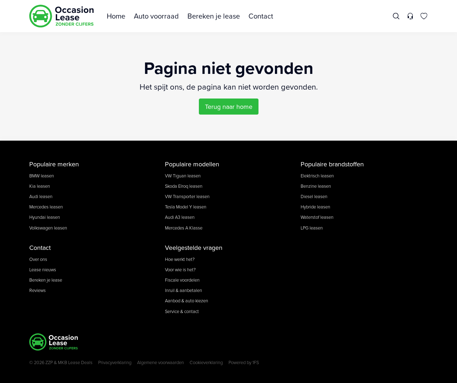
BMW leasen (41, 175)
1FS (255, 362)
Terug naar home (228, 106)
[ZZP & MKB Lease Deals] (61, 16)
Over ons (38, 259)
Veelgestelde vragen (193, 247)
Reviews (37, 290)
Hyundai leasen (44, 217)
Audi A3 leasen (180, 217)
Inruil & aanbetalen (183, 290)
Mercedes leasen (46, 206)
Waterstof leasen (317, 217)
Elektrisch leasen (317, 175)
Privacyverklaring (114, 362)
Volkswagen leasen (48, 228)
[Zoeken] (396, 16)
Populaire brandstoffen (332, 164)
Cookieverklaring (206, 362)
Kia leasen (39, 186)
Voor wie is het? (180, 269)
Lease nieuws (42, 269)
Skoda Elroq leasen (183, 186)
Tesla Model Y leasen (185, 206)
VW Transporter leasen (187, 196)
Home (116, 16)
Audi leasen (40, 196)
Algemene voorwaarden (160, 362)
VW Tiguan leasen (183, 175)
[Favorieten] (424, 16)
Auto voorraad (156, 16)
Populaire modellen (192, 164)
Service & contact (182, 311)
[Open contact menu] (410, 16)
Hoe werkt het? (180, 259)
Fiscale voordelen (182, 280)
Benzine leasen (316, 186)
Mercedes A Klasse (183, 228)
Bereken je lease (213, 16)
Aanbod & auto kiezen (186, 300)
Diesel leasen (314, 196)
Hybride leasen (315, 206)
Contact (260, 16)
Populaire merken (54, 164)
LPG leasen (312, 228)
